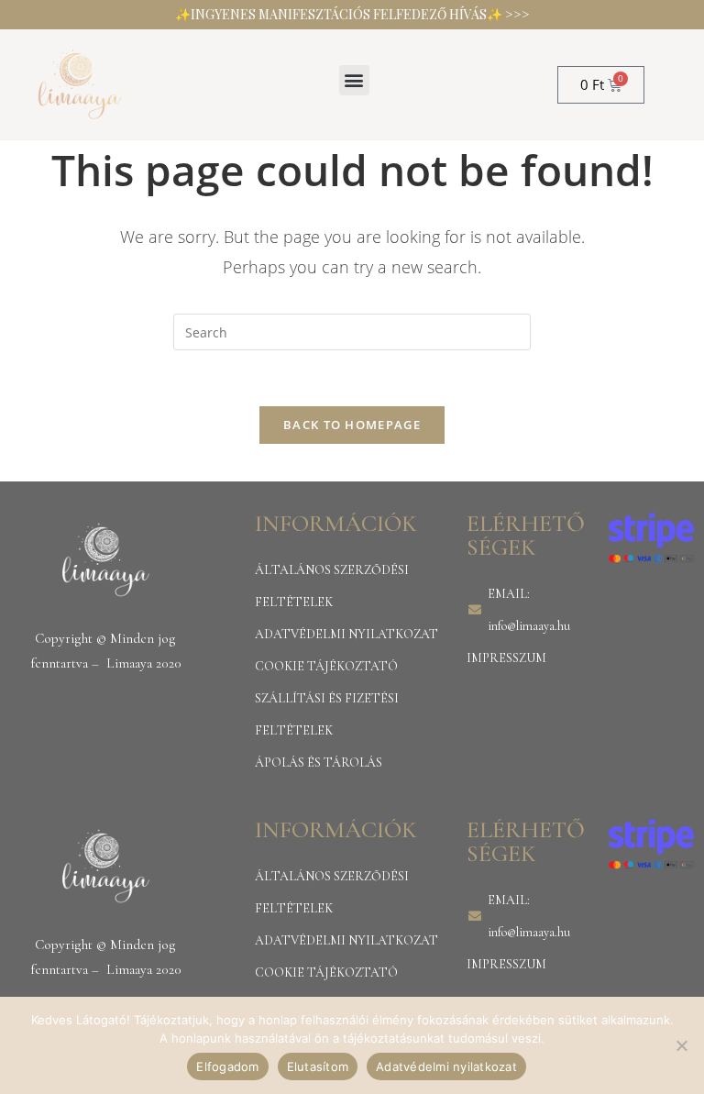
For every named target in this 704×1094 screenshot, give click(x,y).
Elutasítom (318, 1066)
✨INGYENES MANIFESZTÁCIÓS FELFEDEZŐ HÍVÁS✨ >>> (352, 14)
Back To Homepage (352, 424)
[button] (354, 80)
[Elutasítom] (681, 1045)
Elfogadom (227, 1066)
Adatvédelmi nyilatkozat (446, 1066)
